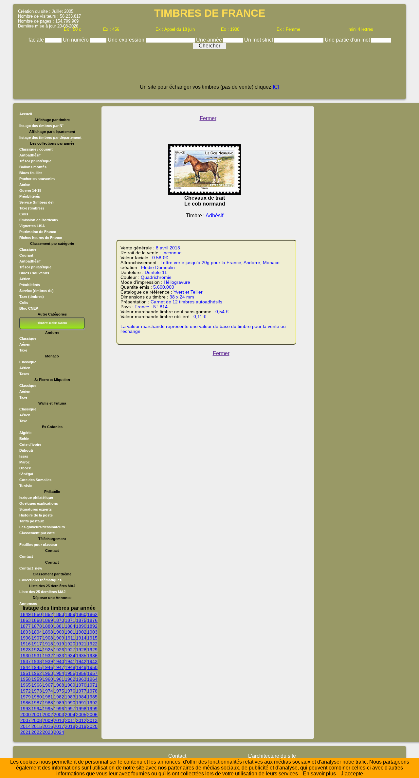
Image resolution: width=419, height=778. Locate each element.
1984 (81, 696)
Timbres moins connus (52, 323)
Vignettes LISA (32, 226)
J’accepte (352, 773)
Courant (26, 255)
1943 (92, 661)
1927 (70, 649)
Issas (23, 456)
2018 (70, 726)
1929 (92, 649)
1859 (70, 614)
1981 (48, 696)
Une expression (127, 40)
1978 (92, 691)
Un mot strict (259, 40)
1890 (81, 626)
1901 (70, 632)
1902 (81, 632)
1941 (70, 661)
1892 (92, 626)
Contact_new (30, 568)
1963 (81, 679)
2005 (81, 714)
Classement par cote (37, 533)
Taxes (24, 374)
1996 (59, 708)
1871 (70, 620)
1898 (48, 632)
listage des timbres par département (50, 137)
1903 (92, 632)
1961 (59, 679)
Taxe (23, 350)
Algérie (25, 433)
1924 (36, 649)
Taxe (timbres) (31, 208)
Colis (23, 214)
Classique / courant (36, 149)
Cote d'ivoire (30, 444)
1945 (36, 667)
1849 (25, 614)
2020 (92, 726)
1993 (25, 708)
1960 (48, 679)
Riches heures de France (40, 238)
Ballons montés (32, 167)
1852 (48, 614)
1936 (92, 655)
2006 (92, 714)
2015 (36, 726)
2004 (70, 714)
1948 (70, 667)
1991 (81, 702)
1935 (81, 655)
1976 (70, 691)
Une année (209, 40)
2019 (81, 726)
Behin (24, 439)
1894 (36, 632)
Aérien (24, 185)
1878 (36, 626)
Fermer (208, 118)
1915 (92, 638)
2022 (36, 732)
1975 (59, 691)
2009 (48, 720)
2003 (59, 714)
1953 (48, 673)
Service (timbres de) (36, 202)
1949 (81, 667)
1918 (48, 643)
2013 (92, 720)
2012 (81, 720)
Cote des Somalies (35, 480)
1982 (59, 696)
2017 (59, 726)
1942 (81, 661)
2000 (25, 714)
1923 (25, 649)
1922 (92, 643)
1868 (36, 620)
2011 (70, 720)
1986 (25, 702)
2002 (48, 714)
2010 (59, 720)
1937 (25, 661)
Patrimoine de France (37, 232)
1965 (25, 685)
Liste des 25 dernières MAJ (42, 592)
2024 (59, 732)
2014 (25, 726)
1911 (70, 638)
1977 (81, 691)
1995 (48, 708)
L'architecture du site (272, 756)
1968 (59, 685)
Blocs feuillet (30, 173)
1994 (36, 708)
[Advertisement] (209, 69)
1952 (36, 673)
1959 (36, 679)
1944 (25, 667)
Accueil (25, 114)
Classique (27, 249)
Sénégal (26, 474)
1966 (36, 685)
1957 (92, 673)
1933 (59, 655)
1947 (59, 667)
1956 (81, 673)
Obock (25, 468)
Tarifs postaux (31, 521)
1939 (48, 661)
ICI (276, 87)
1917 (36, 643)
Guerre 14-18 (30, 190)
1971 (92, 685)
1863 (25, 620)
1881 (59, 626)
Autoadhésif (30, 155)
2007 (25, 720)
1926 (59, 649)
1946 (48, 667)
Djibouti (26, 450)
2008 (36, 720)
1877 (25, 626)
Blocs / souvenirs (34, 273)
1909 (59, 638)
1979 (25, 696)
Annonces (28, 604)
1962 (70, 679)
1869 (48, 620)
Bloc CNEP (28, 308)
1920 (70, 643)
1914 (81, 638)
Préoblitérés (29, 196)
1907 (36, 638)
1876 (92, 620)
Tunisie (25, 486)
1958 (25, 679)
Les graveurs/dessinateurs (42, 527)
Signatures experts (35, 509)
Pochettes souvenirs (37, 179)
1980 (36, 696)
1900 (59, 632)
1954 (59, 673)
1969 (70, 685)
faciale (36, 40)
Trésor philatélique (35, 161)
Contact (26, 556)
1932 (48, 655)
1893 (25, 632)
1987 (36, 702)
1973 (36, 691)
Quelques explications (38, 503)
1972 (25, 691)
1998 (81, 708)
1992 (92, 702)
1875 (81, 620)
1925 (48, 649)
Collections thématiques (40, 580)
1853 (59, 614)
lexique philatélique (36, 497)
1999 (92, 708)
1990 (70, 702)
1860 (81, 614)
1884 (70, 626)
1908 (48, 638)
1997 (70, 708)
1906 (25, 638)
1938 (36, 661)
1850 (36, 614)
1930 (25, 655)
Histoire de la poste (36, 515)
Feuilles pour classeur (38, 545)
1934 (70, 655)
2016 (48, 726)
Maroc (24, 462)
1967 (48, 685)
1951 (25, 673)
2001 (36, 714)
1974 (48, 691)
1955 (70, 673)
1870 (59, 620)
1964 (92, 679)
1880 (48, 626)
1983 (70, 696)
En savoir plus (319, 773)
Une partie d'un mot (348, 40)
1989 (59, 702)
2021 (25, 732)
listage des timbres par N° (41, 126)
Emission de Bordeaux (38, 220)
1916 (25, 643)
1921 (81, 643)
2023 (48, 732)
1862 (92, 614)
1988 (48, 702)
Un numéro (76, 40)
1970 (81, 685)
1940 (59, 661)
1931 (36, 655)
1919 (59, 643)
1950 (92, 667)
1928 (81, 649)
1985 (92, 696)
